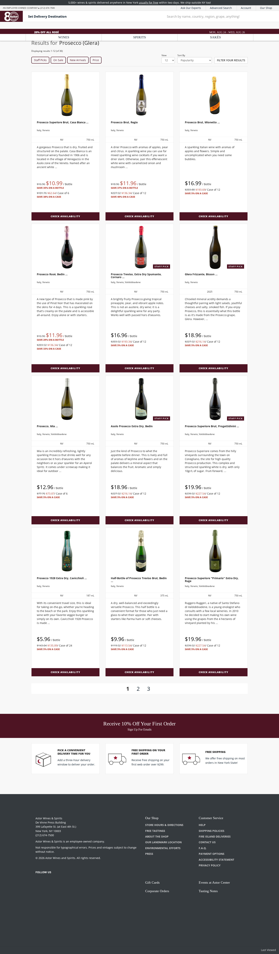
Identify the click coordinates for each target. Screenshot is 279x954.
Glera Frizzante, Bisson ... (201, 274)
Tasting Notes (208, 891)
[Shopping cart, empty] (270, 16)
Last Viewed (268, 950)
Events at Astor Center (214, 882)
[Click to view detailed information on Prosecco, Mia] (65, 399)
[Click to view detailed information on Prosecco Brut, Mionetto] (213, 95)
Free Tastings (155, 831)
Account (246, 8)
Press (149, 854)
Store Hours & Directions (164, 825)
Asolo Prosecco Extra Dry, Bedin (132, 426)
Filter (231, 60)
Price (96, 60)
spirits (139, 37)
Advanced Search (221, 8)
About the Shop (157, 836)
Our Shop (266, 8)
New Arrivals (78, 60)
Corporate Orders (157, 891)
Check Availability (65, 216)
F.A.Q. (202, 848)
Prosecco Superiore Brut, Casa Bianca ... (62, 122)
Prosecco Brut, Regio (124, 122)
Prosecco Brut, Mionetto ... (202, 122)
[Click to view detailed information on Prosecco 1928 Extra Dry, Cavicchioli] (65, 551)
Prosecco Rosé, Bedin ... (52, 274)
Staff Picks (40, 60)
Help (202, 825)
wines (63, 37)
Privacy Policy (210, 865)
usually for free (148, 2)
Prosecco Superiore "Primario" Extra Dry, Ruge (212, 579)
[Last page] (164, 688)
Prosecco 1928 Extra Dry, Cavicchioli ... (62, 578)
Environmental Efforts (162, 848)
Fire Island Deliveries (215, 836)
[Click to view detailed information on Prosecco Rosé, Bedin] (65, 247)
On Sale (58, 60)
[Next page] (156, 688)
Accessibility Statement (216, 859)
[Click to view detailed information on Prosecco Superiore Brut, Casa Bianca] (65, 95)
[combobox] (212, 16)
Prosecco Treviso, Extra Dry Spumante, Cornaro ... (136, 275)
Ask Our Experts (191, 8)
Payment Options (211, 854)
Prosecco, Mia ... (47, 426)
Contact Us (207, 842)
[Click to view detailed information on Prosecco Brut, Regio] (139, 95)
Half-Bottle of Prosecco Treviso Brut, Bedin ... (139, 579)
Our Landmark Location (163, 842)
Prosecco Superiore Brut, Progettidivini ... (212, 426)
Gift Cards (152, 882)
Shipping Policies (211, 831)
